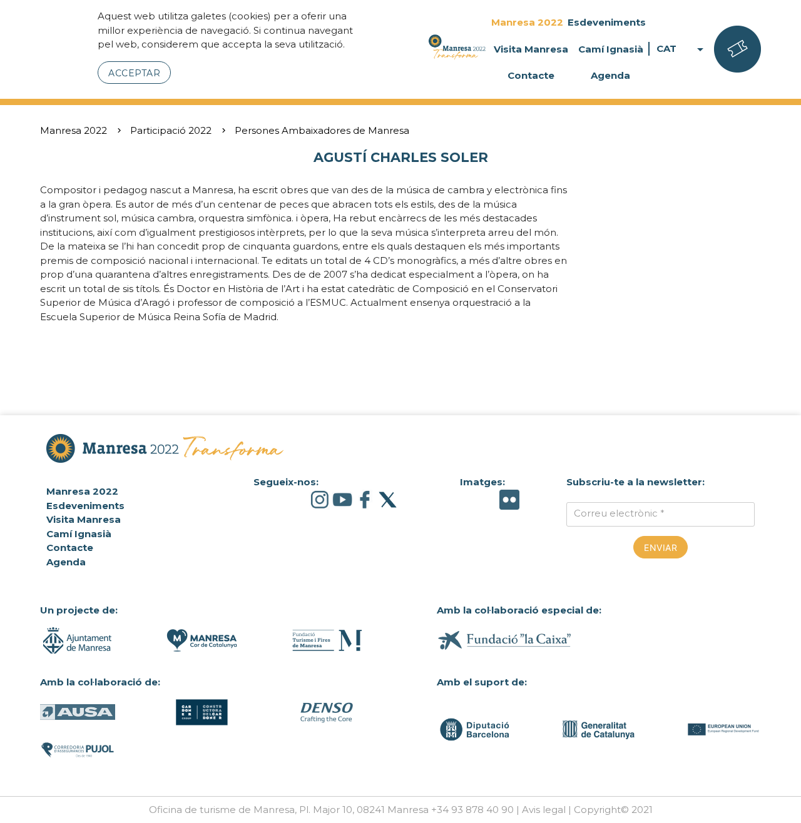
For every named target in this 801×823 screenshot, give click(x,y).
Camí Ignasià (610, 49)
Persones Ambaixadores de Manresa (322, 130)
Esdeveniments (607, 22)
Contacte (531, 75)
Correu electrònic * (619, 513)
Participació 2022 (171, 130)
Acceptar (134, 73)
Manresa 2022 (527, 22)
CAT (682, 49)
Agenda (610, 75)
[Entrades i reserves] (737, 49)
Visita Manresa (531, 49)
